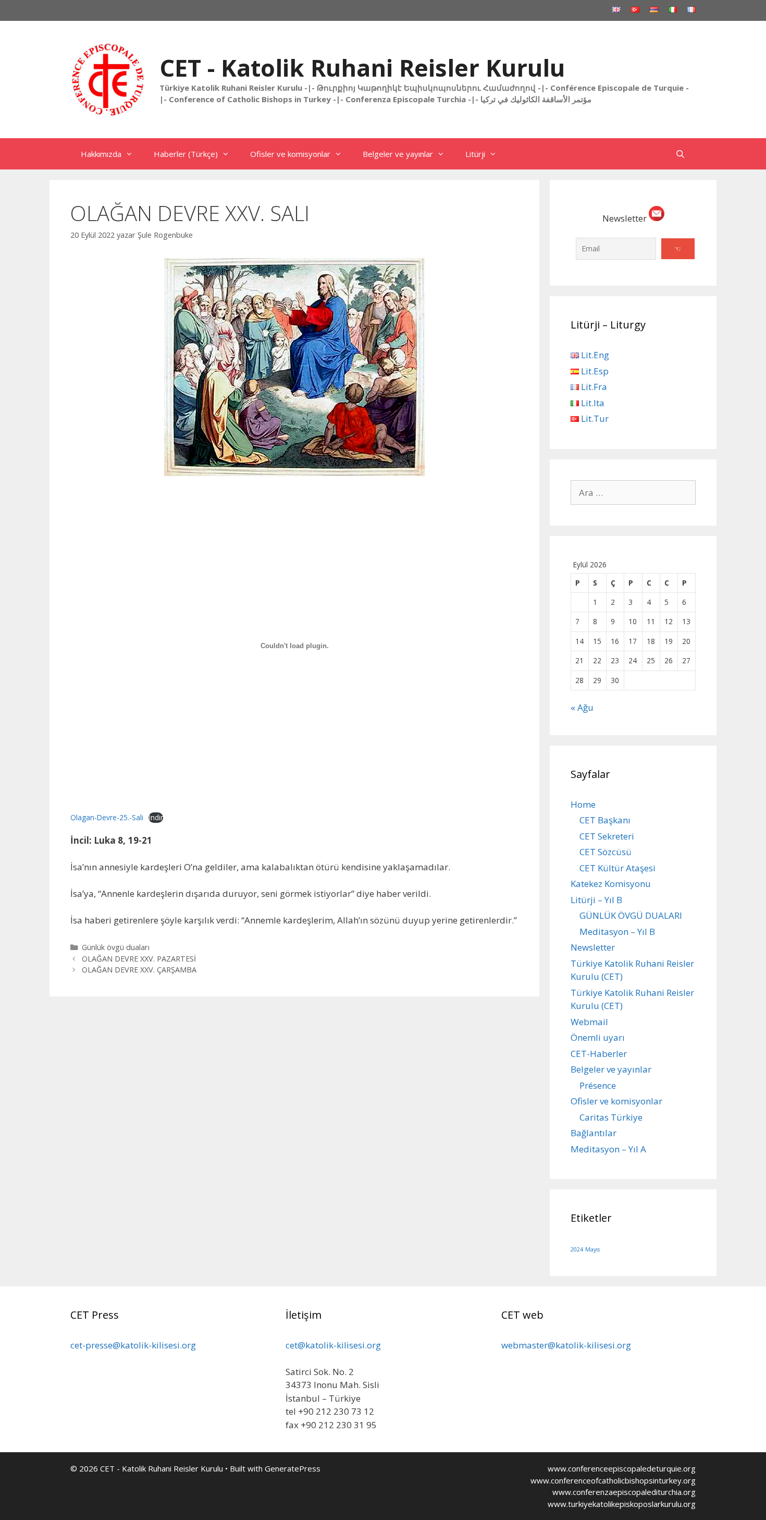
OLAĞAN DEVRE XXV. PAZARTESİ (139, 959)
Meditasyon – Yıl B (617, 932)
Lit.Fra (593, 387)
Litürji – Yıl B (596, 900)
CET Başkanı (605, 820)
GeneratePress (292, 1468)
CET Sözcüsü (605, 852)
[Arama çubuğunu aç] (680, 153)
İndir (156, 817)
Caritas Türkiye (611, 1117)
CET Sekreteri (606, 836)
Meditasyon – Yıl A (608, 1149)
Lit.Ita (591, 403)
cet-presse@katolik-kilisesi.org (133, 1345)
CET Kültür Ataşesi (617, 868)
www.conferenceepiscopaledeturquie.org (622, 1468)
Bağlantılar (593, 1133)
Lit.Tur (594, 418)
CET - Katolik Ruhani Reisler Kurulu (362, 67)
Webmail (589, 1022)
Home (583, 804)
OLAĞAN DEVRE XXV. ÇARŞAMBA (139, 970)
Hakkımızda (101, 154)
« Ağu (582, 707)
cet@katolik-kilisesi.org (333, 1345)
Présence (597, 1085)
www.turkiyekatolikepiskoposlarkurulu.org (622, 1504)
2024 (577, 1249)
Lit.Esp (594, 371)
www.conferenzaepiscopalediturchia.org (624, 1492)
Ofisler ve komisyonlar (290, 154)
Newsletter (593, 947)
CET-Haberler (599, 1054)
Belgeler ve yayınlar (398, 154)
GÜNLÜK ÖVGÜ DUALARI (630, 915)
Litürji (475, 154)
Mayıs (592, 1249)
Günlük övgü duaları (116, 947)
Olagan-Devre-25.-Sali (106, 817)
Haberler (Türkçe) (186, 154)
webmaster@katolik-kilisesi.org (566, 1345)
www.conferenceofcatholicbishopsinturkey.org (613, 1480)
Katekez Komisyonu (611, 884)
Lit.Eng (594, 355)
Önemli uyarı (598, 1037)
